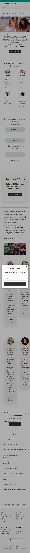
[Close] (27, 266)
